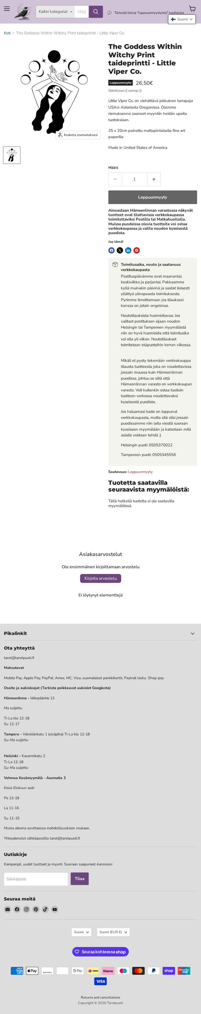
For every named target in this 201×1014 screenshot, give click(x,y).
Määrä (113, 168)
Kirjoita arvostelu (101, 578)
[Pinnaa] (136, 250)
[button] (182, 19)
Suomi (79, 932)
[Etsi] (96, 12)
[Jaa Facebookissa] (111, 250)
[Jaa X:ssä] (120, 250)
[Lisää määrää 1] (154, 179)
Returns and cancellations (100, 997)
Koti (7, 33)
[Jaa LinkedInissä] (128, 250)
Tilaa (80, 879)
